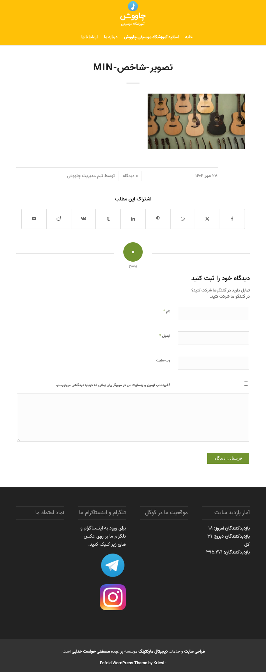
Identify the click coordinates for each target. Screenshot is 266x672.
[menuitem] (189, 37)
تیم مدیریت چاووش (85, 176)
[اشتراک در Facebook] (232, 219)
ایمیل (164, 335)
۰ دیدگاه (130, 176)
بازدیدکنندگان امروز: (231, 528)
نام (166, 311)
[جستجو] (74, 37)
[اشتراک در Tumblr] (108, 219)
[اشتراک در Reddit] (59, 219)
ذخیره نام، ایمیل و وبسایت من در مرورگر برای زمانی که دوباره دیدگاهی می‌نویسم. (113, 385)
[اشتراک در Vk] (83, 219)
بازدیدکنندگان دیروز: (231, 536)
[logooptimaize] (133, 14)
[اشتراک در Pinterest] (158, 219)
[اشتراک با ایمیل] (34, 219)
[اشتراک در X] (207, 219)
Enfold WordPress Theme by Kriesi (132, 663)
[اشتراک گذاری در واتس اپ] (183, 219)
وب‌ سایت (163, 360)
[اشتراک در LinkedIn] (133, 219)
